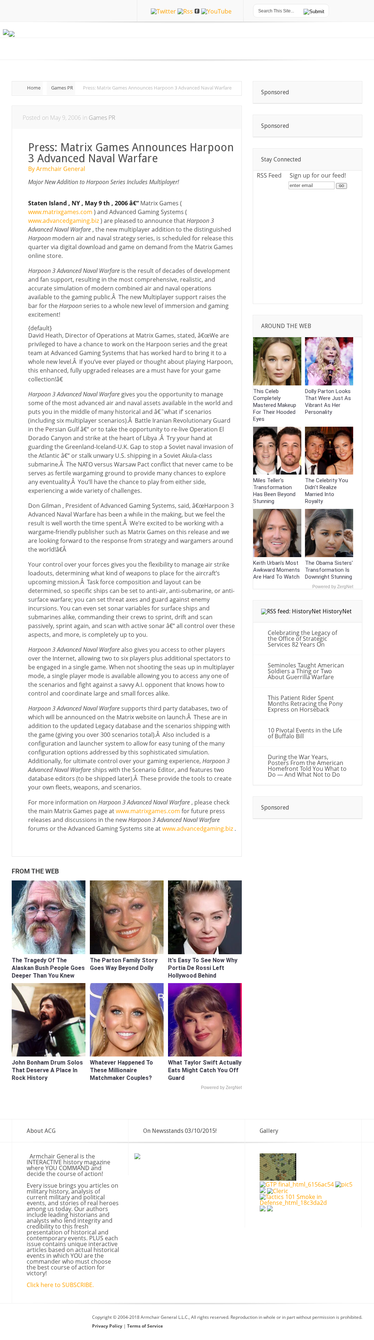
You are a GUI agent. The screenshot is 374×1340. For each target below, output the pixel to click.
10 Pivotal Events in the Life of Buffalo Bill (305, 733)
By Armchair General (56, 169)
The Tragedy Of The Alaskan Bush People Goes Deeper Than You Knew (48, 968)
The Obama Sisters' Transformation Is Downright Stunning (329, 570)
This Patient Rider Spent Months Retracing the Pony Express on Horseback (305, 703)
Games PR (62, 87)
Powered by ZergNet (221, 1087)
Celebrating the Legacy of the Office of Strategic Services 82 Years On (302, 638)
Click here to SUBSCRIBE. (60, 1285)
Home (34, 87)
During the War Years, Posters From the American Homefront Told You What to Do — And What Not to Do (307, 766)
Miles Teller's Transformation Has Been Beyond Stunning (274, 491)
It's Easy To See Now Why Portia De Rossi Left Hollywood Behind (202, 968)
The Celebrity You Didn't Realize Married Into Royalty (326, 491)
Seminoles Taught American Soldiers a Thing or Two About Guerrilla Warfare (306, 671)
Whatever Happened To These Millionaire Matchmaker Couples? (121, 1070)
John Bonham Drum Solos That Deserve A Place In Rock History (47, 1070)
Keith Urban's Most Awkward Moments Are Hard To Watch (276, 570)
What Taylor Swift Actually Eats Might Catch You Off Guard (204, 1070)
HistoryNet (337, 611)
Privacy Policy (107, 1326)
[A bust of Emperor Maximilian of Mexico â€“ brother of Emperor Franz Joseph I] (263, 1209)
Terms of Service (145, 1326)
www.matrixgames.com (61, 212)
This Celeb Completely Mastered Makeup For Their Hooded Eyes (274, 405)
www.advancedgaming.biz (64, 221)
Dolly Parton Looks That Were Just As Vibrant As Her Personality (328, 401)
